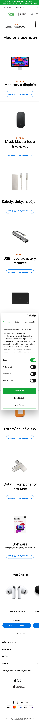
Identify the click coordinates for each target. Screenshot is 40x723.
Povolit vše (19, 391)
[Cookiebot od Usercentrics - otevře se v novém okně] (27, 315)
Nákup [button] (5, 663)
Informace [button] (6, 649)
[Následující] (38, 24)
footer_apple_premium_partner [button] (16, 670)
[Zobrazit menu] (2, 14)
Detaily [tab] (17, 322)
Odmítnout (19, 405)
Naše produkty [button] (9, 642)
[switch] (33, 367)
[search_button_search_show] (37, 7)
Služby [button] (5, 656)
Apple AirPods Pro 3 (16, 611)
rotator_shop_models (17, 625)
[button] (2, 2)
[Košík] (37, 13)
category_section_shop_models (20, 94)
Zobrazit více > (31, 3)
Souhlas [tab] (6, 322)
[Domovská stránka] (17, 14)
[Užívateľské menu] (32, 14)
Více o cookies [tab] (30, 322)
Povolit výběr (19, 398)
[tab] (17, 633)
